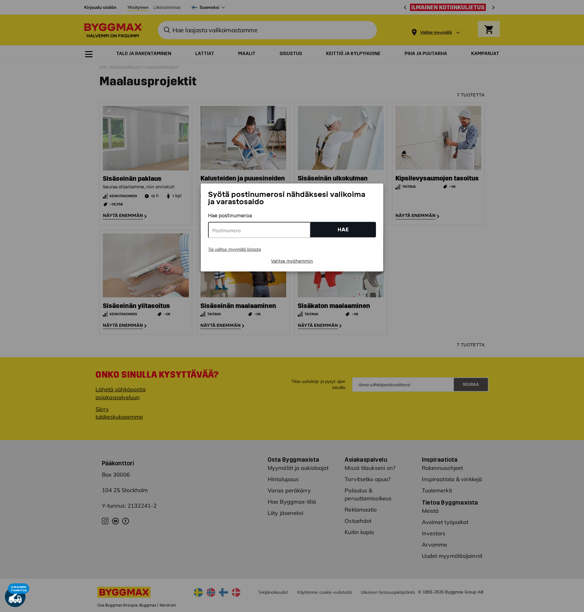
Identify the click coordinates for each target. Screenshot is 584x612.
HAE (343, 230)
